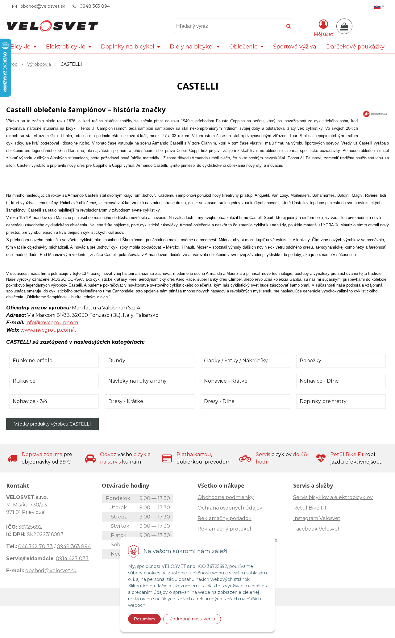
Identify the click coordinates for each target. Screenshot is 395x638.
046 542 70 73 (35, 546)
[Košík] (344, 26)
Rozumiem (144, 618)
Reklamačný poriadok (225, 518)
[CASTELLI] (375, 113)
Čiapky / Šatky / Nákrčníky (236, 360)
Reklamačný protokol (224, 529)
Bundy (116, 360)
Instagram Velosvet (316, 518)
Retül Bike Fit (310, 508)
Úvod (12, 64)
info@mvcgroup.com (52, 322)
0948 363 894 (95, 6)
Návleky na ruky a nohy (137, 381)
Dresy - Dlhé (219, 401)
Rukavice (24, 381)
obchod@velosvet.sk (42, 6)
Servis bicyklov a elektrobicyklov (333, 497)
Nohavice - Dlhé (319, 381)
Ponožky (310, 360)
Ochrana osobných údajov (230, 508)
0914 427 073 (72, 558)
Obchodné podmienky (226, 497)
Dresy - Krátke (125, 401)
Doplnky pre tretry (323, 401)
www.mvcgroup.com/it (48, 330)
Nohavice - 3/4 (30, 401)
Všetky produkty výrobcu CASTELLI (52, 424)
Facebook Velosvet (316, 529)
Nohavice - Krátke (225, 381)
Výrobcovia (39, 64)
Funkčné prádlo (32, 360)
